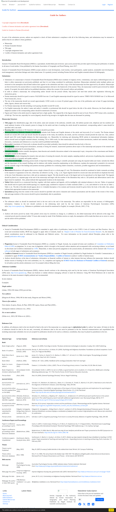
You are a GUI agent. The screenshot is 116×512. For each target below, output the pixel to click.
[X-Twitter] (84, 505)
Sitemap (5, 504)
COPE (36, 249)
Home (4, 5)
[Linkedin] (89, 505)
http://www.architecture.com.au (91, 476)
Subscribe (99, 499)
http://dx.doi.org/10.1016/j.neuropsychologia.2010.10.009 (54, 400)
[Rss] (93, 505)
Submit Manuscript (49, 5)
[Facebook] (80, 505)
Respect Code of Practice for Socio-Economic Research (82, 232)
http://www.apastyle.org (16, 206)
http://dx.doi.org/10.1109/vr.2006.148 (56, 432)
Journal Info (21, 5)
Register (110, 5)
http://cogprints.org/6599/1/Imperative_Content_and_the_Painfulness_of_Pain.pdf (61, 405)
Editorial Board (7, 498)
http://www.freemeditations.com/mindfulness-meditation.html (80, 482)
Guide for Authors (35, 5)
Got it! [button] (111, 510)
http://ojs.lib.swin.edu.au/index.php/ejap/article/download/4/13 (55, 392)
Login (104, 5)
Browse (11, 5)
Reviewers (62, 5)
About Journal (7, 495)
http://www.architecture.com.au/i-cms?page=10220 (93, 472)
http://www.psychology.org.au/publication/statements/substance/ (56, 466)
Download (24, 23)
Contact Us (71, 5)
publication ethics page (17, 236)
